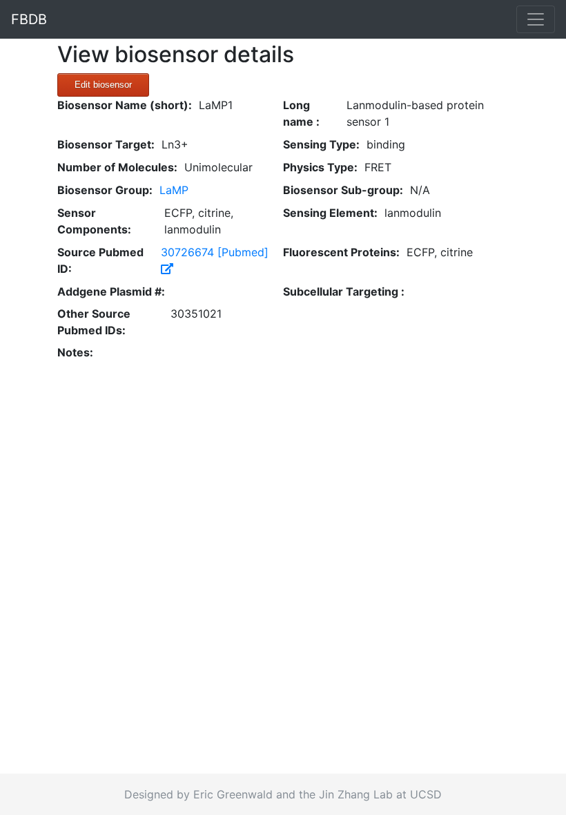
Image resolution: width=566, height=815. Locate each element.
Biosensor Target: (106, 144)
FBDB (29, 19)
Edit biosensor (103, 84)
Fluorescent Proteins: (341, 252)
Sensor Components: (94, 221)
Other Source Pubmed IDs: (93, 322)
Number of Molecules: (117, 167)
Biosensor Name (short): (124, 105)
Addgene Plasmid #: (111, 291)
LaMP (173, 190)
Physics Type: (320, 167)
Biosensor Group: (105, 190)
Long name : (301, 113)
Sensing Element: (330, 213)
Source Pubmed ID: (100, 260)
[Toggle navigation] (535, 19)
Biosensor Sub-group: (343, 190)
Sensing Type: (321, 144)
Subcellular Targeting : (343, 291)
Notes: (75, 352)
